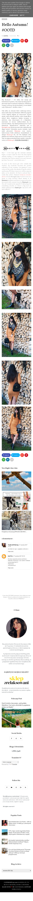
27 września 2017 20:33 (19, 556)
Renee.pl (25, 182)
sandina (6, 36)
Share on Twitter (16, 41)
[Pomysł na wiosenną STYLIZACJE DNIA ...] (16, 520)
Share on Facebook (6, 41)
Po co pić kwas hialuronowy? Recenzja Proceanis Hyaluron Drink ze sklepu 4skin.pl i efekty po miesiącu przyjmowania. (19, 852)
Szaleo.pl (18, 188)
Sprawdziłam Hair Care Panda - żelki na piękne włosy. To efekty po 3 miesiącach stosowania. (20, 823)
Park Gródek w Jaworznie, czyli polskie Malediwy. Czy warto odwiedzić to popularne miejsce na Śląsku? (16, 705)
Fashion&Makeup (13, 545)
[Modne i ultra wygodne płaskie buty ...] (16, 500)
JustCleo (10, 556)
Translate (14, 764)
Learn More (13, 15)
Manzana (5, 180)
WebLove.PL (16, 889)
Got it (22, 15)
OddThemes (19, 887)
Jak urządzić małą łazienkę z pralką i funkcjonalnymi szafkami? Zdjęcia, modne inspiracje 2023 (19, 841)
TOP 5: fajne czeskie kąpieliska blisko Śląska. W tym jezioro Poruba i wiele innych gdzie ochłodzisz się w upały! (19, 832)
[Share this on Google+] (22, 41)
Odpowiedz (10, 551)
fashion (4, 19)
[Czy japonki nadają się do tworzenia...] (16, 481)
